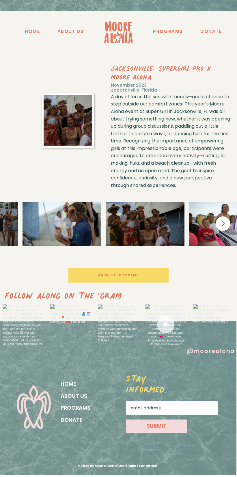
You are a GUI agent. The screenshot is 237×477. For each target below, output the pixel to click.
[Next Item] (223, 223)
